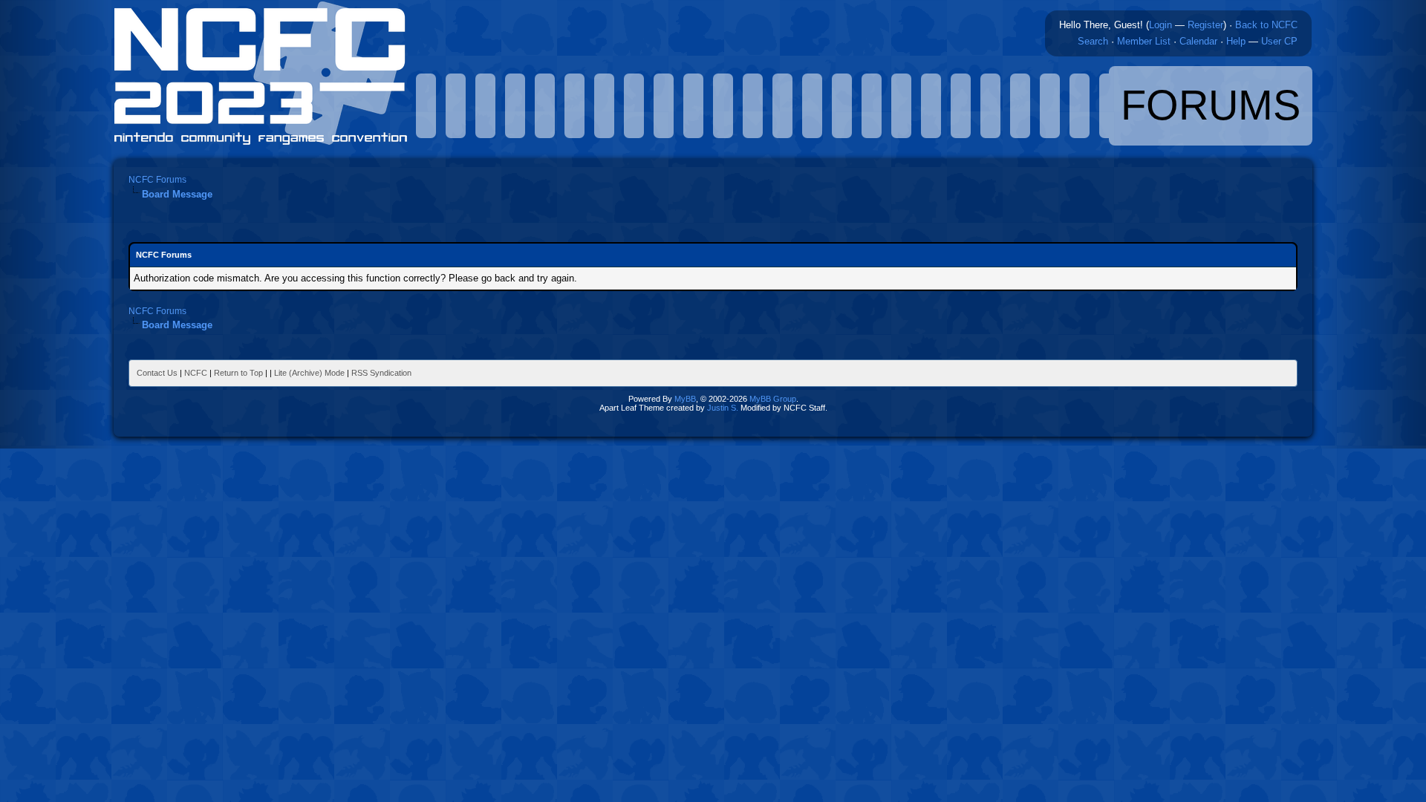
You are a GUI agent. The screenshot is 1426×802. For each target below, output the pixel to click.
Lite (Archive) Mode (309, 372)
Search (1093, 41)
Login (1160, 24)
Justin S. (722, 407)
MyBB (685, 398)
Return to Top (238, 372)
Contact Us (157, 372)
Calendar (1198, 41)
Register (1205, 24)
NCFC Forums (157, 180)
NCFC (195, 372)
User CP (1279, 41)
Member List (1144, 41)
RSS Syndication (381, 372)
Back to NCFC (1266, 24)
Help (1236, 41)
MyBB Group (772, 398)
